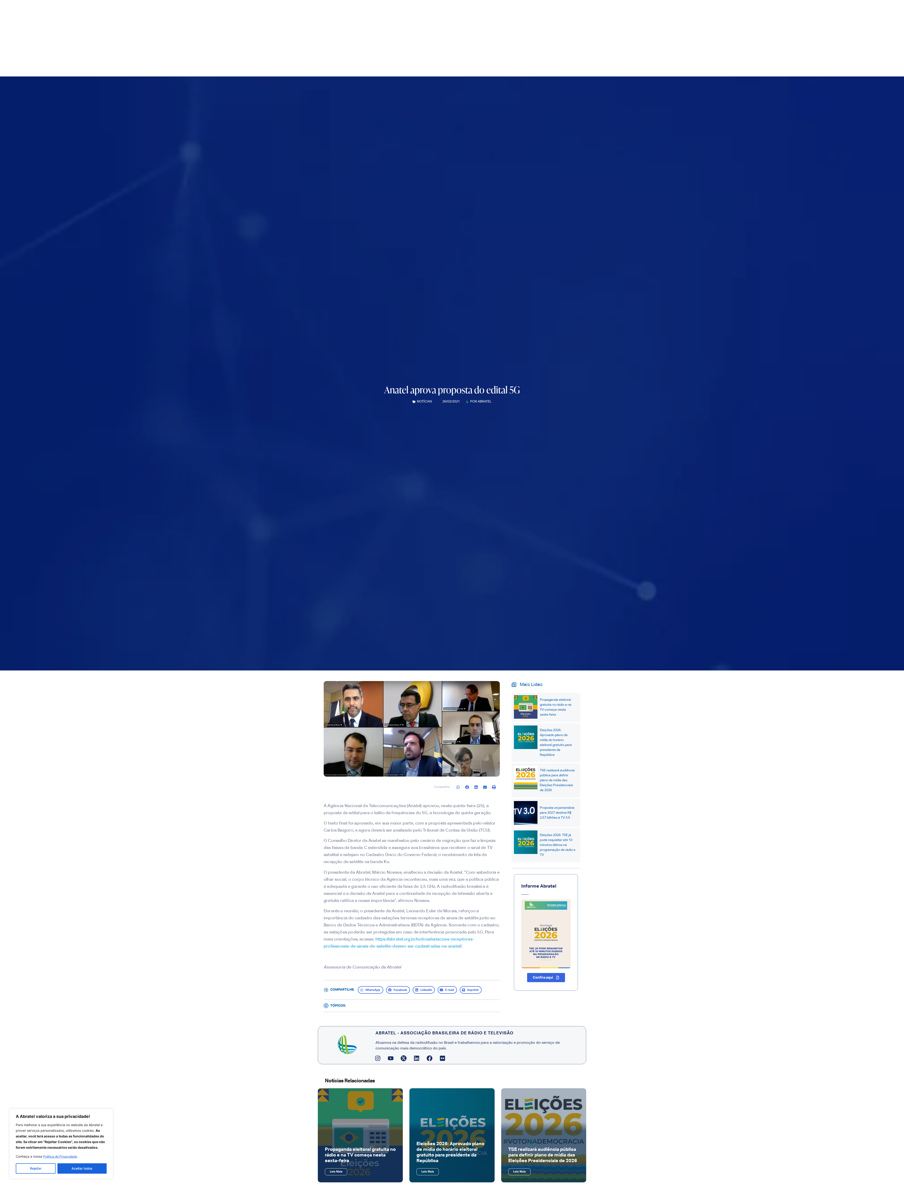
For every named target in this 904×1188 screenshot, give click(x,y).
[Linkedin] (417, 1058)
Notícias (424, 401)
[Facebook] (430, 1058)
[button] (458, 787)
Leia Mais (336, 1171)
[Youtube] (391, 1058)
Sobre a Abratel (513, 59)
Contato (621, 59)
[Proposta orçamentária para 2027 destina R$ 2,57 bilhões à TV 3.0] (525, 813)
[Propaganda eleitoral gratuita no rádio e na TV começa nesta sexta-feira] (525, 707)
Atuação (572, 59)
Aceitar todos (82, 1168)
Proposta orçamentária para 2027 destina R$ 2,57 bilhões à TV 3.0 (557, 812)
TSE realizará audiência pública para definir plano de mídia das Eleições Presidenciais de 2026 (557, 780)
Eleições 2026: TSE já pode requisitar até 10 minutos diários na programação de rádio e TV (557, 845)
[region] (61, 1144)
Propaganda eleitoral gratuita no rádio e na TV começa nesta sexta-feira (555, 707)
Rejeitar (35, 1168)
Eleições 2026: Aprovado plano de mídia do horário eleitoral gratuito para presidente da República (556, 743)
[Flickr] (442, 1058)
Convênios (600, 59)
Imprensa (546, 59)
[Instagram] (378, 1058)
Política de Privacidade (60, 1156)
